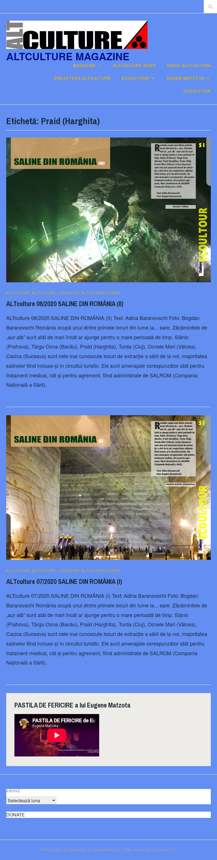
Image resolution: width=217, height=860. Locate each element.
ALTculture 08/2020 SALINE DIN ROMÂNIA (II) (64, 303)
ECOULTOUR (135, 78)
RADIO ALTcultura (189, 65)
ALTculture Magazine (67, 56)
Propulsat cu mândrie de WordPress (79, 849)
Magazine (84, 65)
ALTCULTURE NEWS (134, 65)
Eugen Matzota (185, 78)
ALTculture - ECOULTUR (56, 292)
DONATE (15, 814)
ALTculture (18, 292)
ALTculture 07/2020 (101, 292)
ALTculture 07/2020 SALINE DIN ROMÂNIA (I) (64, 581)
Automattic (163, 849)
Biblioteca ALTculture (82, 78)
